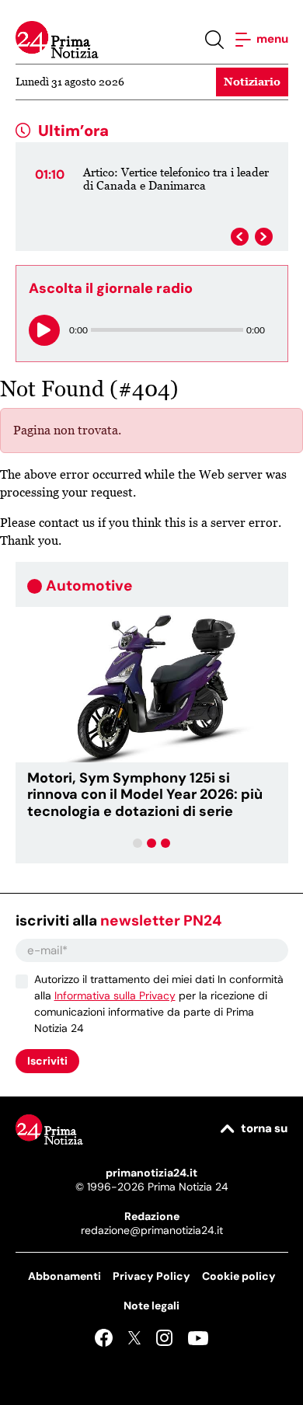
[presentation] (240, 237)
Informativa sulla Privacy (115, 995)
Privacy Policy (151, 1276)
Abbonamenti (64, 1276)
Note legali (151, 1306)
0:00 (78, 330)
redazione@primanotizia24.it (152, 1230)
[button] (137, 843)
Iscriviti (47, 1061)
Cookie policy (239, 1276)
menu (271, 39)
